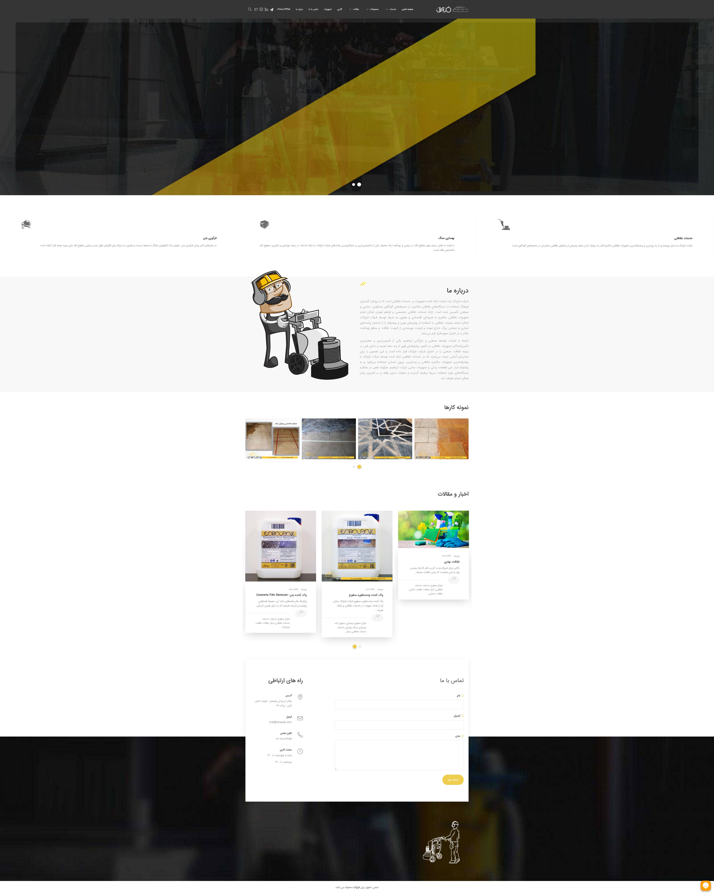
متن (457, 736)
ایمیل (456, 715)
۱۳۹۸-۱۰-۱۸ (446, 541)
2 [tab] (359, 467)
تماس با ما (313, 9)
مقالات (356, 9)
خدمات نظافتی (359, 596)
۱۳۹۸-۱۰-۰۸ (293, 563)
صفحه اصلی (407, 9)
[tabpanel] (329, 438)
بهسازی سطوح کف (267, 593)
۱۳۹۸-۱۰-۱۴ (370, 562)
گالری (339, 9)
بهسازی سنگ (283, 597)
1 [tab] (354, 466)
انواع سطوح (284, 593)
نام (458, 695)
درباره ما (299, 9)
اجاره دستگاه (360, 592)
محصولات (374, 9)
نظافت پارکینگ (414, 574)
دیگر (348, 596)
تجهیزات (328, 9)
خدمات (393, 9)
